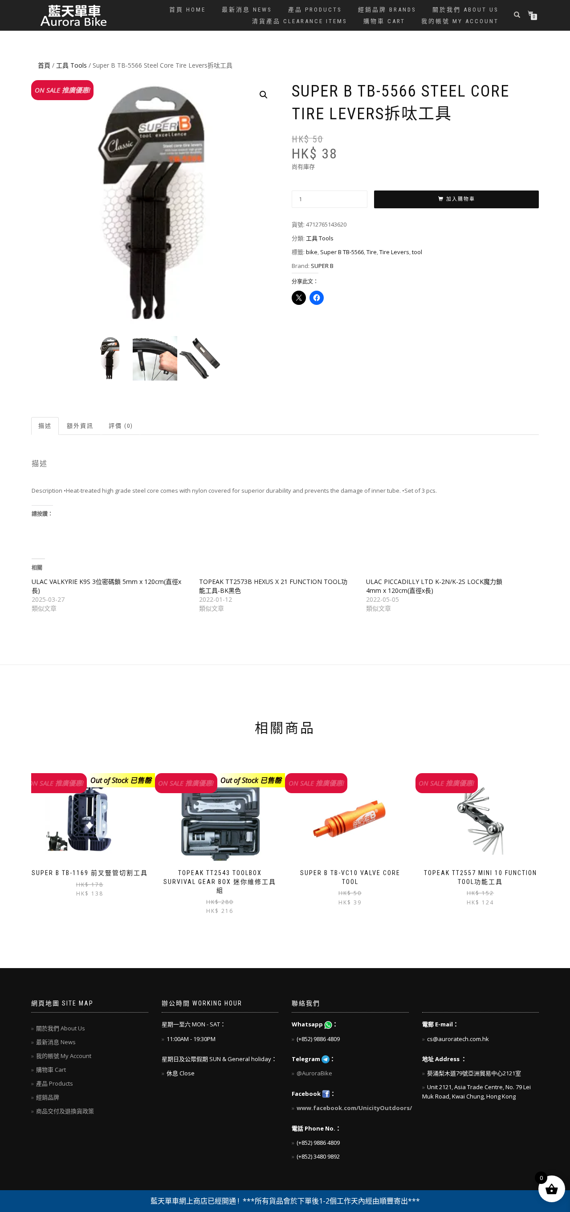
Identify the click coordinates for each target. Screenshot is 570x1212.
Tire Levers (394, 252)
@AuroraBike (314, 1073)
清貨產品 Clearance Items (299, 21)
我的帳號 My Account (460, 21)
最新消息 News (247, 9)
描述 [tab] (45, 425)
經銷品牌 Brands (387, 9)
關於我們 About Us (465, 9)
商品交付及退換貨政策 (65, 1111)
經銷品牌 (47, 1097)
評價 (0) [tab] (121, 425)
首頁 (44, 65)
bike (312, 252)
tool (417, 252)
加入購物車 (460, 199)
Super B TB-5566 (342, 252)
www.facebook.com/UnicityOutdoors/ (354, 1108)
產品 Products (315, 9)
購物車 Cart (384, 21)
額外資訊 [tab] (80, 425)
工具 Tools (71, 65)
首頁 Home (187, 9)
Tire (371, 252)
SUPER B (322, 266)
